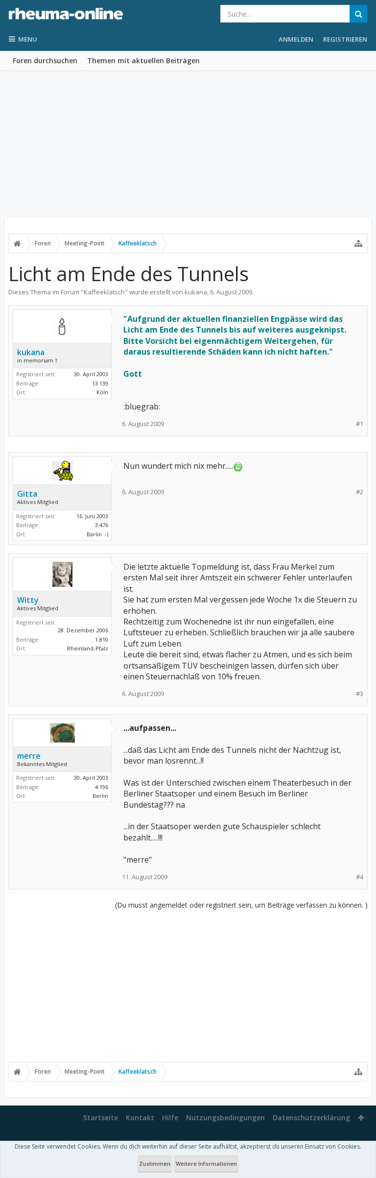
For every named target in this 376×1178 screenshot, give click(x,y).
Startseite (100, 1117)
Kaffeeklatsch (104, 292)
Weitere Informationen (206, 1163)
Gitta (27, 494)
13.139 (100, 383)
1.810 (101, 639)
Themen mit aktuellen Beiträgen (143, 60)
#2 (359, 492)
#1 (359, 424)
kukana (196, 292)
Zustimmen (154, 1163)
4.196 (101, 787)
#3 (359, 694)
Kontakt (140, 1117)
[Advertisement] (188, 144)
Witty (28, 600)
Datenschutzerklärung (311, 1117)
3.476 (101, 525)
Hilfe (170, 1117)
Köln (102, 392)
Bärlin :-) (97, 534)
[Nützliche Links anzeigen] (358, 243)
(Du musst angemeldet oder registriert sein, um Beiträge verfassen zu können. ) (241, 905)
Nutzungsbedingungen (225, 1117)
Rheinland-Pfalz (87, 648)
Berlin (100, 795)
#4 (359, 877)
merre (29, 756)
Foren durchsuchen (45, 60)
